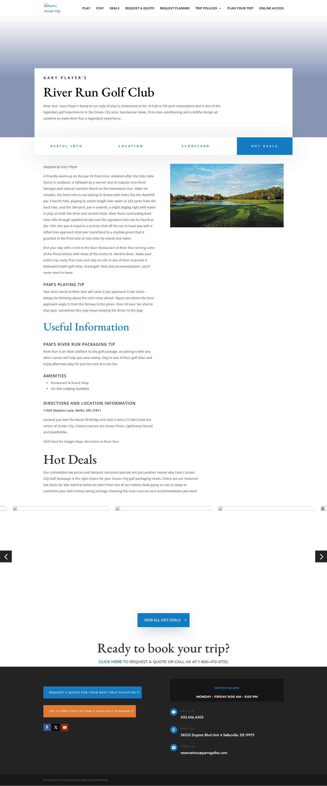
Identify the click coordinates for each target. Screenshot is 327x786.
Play (86, 8)
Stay (100, 8)
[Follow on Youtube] (64, 727)
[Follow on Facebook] (46, 727)
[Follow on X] (55, 727)
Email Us (188, 746)
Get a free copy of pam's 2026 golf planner (89, 711)
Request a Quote (139, 8)
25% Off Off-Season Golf (55, 584)
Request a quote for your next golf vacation (92, 692)
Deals (114, 8)
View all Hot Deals (162, 620)
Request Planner (175, 8)
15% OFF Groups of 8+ (257, 584)
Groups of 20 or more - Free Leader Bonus (161, 587)
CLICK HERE (110, 662)
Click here (50, 441)
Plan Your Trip (240, 8)
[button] (6, 556)
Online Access (271, 8)
